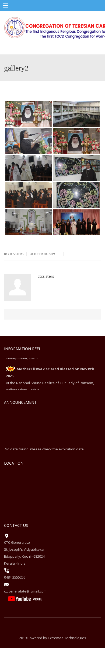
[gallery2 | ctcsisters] (52, 26)
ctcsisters (46, 276)
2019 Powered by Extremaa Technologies (52, 637)
